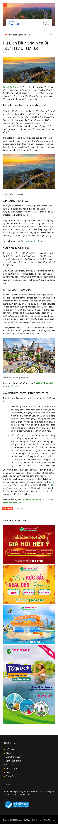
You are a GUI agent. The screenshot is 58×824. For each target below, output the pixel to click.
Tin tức (9, 753)
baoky (5, 52)
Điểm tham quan (13, 756)
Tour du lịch (11, 768)
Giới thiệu (10, 749)
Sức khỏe (10, 776)
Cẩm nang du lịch (22, 508)
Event (8, 772)
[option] (30, 34)
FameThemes (49, 820)
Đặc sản (9, 764)
